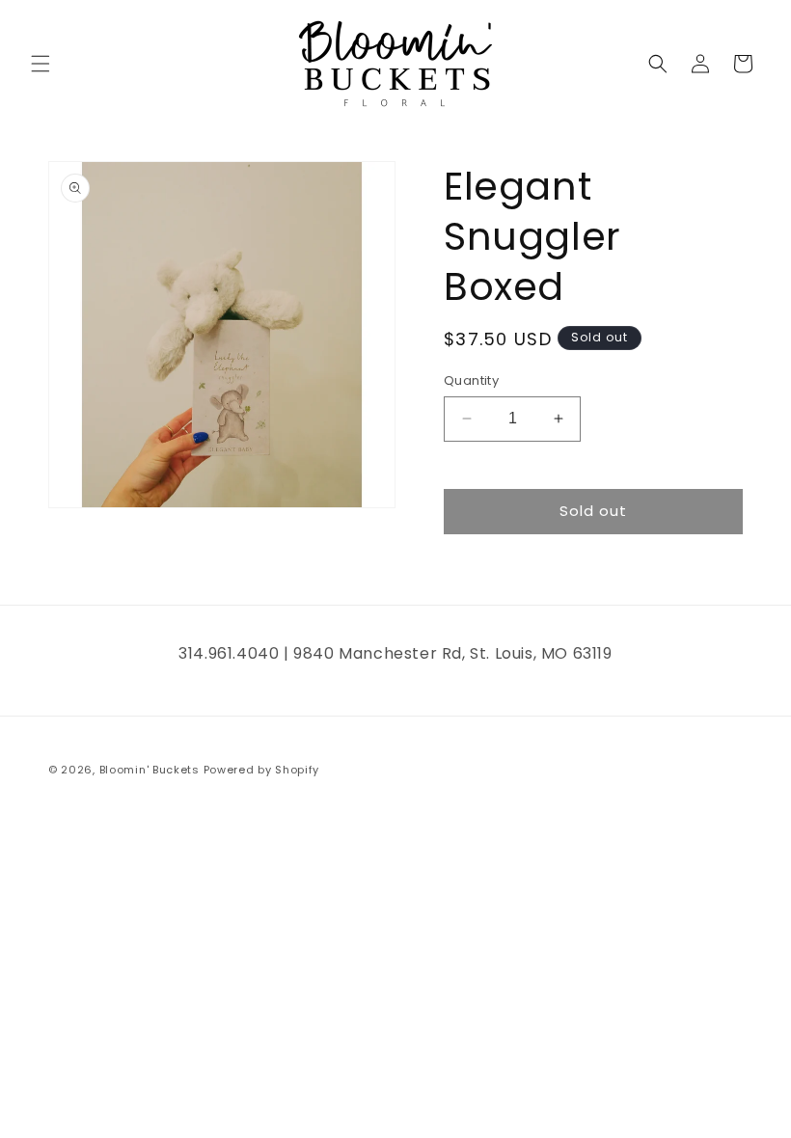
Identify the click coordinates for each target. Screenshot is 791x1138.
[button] (40, 63)
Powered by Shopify (262, 769)
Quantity (471, 380)
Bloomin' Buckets (149, 769)
